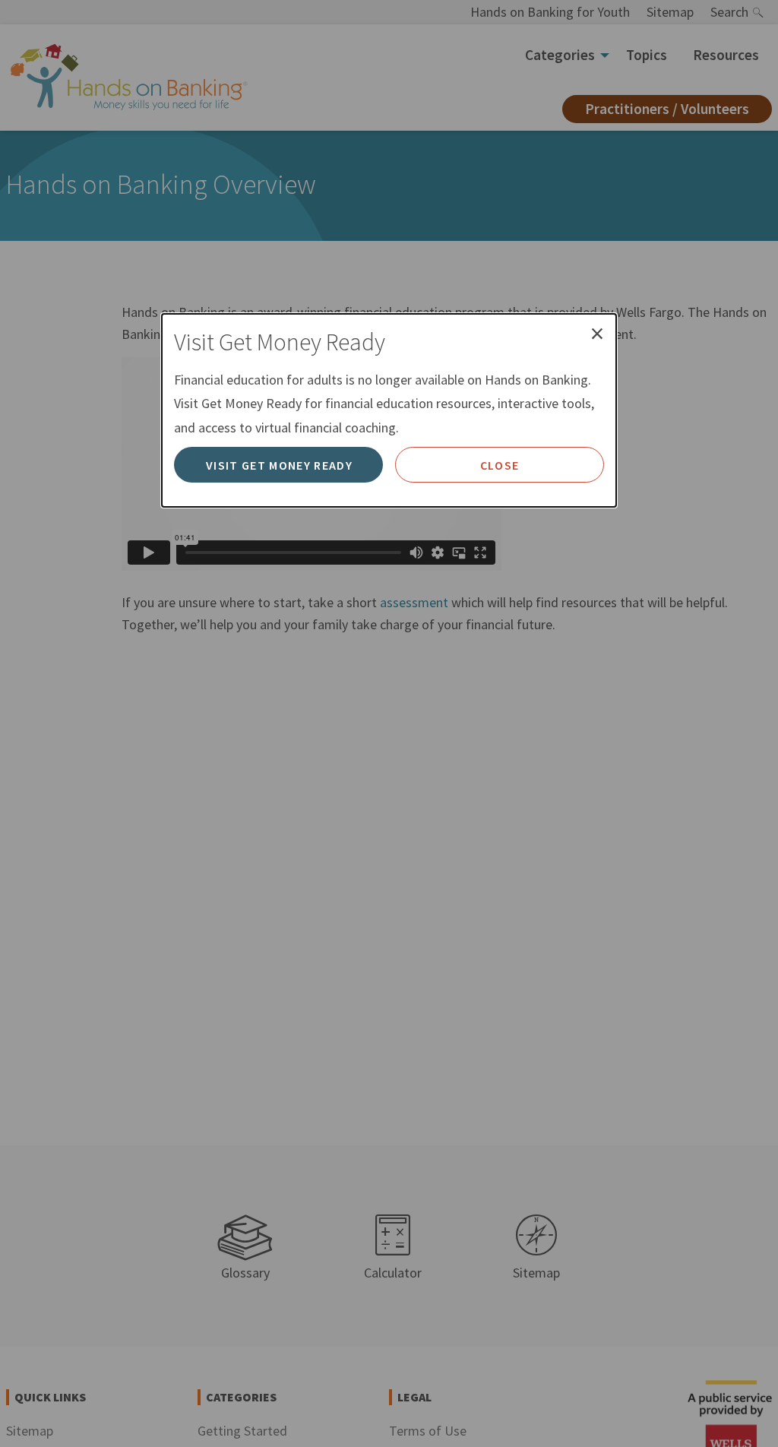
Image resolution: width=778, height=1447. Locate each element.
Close (500, 465)
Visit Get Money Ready (279, 465)
